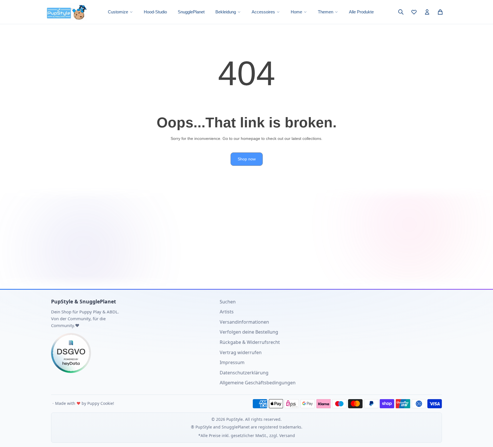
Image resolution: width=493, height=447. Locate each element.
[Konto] (427, 12)
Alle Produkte (361, 11)
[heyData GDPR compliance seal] (131, 353)
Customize (118, 11)
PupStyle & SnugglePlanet (83, 301)
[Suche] (401, 12)
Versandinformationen (244, 322)
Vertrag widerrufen (241, 352)
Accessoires (263, 11)
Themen (325, 11)
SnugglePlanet (191, 11)
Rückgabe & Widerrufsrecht (250, 342)
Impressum (232, 362)
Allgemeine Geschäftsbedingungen (258, 382)
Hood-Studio (155, 11)
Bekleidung (225, 11)
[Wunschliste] (414, 12)
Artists (227, 312)
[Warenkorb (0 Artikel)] (440, 12)
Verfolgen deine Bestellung (249, 332)
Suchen (228, 302)
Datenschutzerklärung (244, 373)
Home (296, 11)
